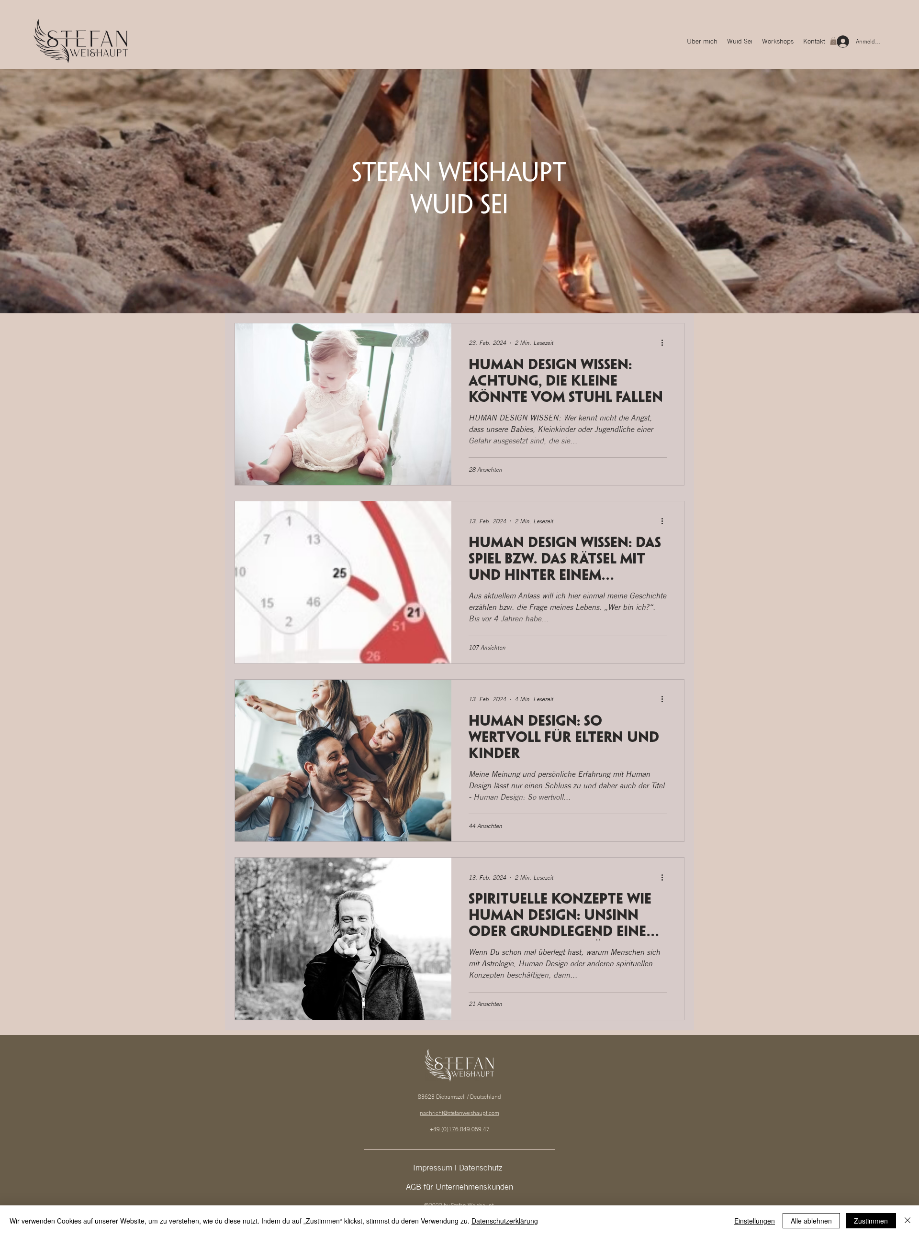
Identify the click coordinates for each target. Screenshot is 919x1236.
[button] (833, 41)
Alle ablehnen (811, 1220)
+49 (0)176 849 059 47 (460, 1129)
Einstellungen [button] (754, 1220)
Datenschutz (482, 1167)
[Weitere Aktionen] (665, 343)
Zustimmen (871, 1220)
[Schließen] (907, 1220)
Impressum (434, 1167)
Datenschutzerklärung (504, 1220)
